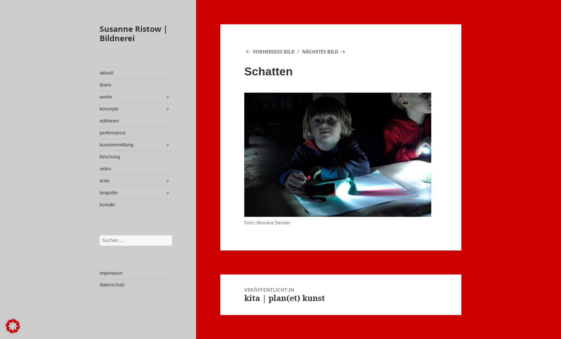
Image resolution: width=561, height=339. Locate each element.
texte (105, 180)
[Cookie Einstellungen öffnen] (13, 331)
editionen (109, 120)
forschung (110, 156)
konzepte (109, 108)
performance (113, 132)
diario (105, 84)
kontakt (107, 204)
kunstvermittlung (117, 144)
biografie (109, 192)
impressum (111, 273)
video (105, 168)
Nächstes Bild (320, 52)
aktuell (106, 72)
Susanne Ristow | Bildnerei (134, 33)
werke (106, 96)
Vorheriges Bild (274, 52)
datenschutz (112, 284)
